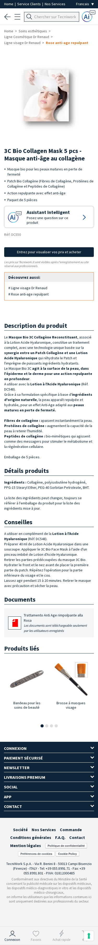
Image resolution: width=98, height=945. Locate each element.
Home (9, 4)
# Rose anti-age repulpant (28, 294)
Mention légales (25, 845)
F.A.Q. (60, 837)
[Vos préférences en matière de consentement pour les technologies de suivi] (89, 936)
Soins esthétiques (33, 31)
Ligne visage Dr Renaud (22, 42)
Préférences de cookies (36, 854)
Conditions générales (30, 837)
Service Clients (29, 4)
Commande (71, 829)
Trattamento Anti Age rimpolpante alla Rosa (55, 623)
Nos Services (55, 4)
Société (20, 829)
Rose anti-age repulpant (67, 42)
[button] (42, 725)
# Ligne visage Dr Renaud (27, 288)
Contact (77, 837)
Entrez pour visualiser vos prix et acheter (49, 252)
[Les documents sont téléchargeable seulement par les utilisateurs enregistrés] (15, 624)
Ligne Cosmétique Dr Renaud (26, 36)
